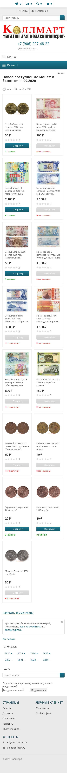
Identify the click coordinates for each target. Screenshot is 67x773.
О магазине (8, 718)
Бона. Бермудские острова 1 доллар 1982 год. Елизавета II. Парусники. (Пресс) (48, 190)
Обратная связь (11, 728)
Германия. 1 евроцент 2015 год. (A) (47, 509)
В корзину (18, 145)
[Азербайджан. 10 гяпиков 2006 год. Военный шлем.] (17, 109)
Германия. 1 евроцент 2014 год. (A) (16, 509)
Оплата (6, 708)
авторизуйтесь (13, 629)
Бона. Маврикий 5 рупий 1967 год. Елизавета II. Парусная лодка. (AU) (16, 318)
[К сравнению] (22, 151)
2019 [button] (46, 659)
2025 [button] (20, 653)
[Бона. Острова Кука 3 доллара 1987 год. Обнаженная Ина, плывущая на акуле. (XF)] (17, 364)
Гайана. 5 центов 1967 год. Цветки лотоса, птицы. (47, 446)
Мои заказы (42, 708)
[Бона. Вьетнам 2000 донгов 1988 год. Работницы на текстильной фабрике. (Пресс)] (17, 236)
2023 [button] (46, 653)
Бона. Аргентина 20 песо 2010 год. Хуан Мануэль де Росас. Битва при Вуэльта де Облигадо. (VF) (47, 127)
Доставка (7, 713)
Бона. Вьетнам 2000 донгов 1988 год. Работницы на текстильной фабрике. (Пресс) (16, 254)
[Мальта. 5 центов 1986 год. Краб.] (17, 556)
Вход (24, 10)
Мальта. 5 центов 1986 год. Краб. (16, 572)
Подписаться (38, 690)
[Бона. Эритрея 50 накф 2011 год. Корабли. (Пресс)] (48, 364)
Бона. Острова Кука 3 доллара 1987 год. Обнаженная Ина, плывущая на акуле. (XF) (16, 382)
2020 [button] (33, 659)
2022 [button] (8, 659)
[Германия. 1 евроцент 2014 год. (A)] (17, 492)
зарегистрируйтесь (30, 626)
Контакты (7, 723)
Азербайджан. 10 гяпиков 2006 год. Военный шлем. (14, 127)
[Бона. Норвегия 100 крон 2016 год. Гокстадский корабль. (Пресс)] (48, 300)
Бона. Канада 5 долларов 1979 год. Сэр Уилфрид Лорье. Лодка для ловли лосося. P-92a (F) (48, 254)
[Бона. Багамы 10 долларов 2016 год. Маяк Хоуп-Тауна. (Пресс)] (17, 172)
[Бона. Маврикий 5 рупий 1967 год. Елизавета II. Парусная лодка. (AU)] (17, 300)
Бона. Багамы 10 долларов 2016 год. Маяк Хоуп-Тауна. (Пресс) (15, 190)
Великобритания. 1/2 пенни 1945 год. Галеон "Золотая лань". (17, 446)
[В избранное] (27, 151)
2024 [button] (33, 653)
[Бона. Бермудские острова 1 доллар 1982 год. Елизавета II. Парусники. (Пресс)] (48, 172)
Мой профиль (43, 713)
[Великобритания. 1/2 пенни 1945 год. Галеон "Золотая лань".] (17, 428)
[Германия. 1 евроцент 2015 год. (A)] (48, 492)
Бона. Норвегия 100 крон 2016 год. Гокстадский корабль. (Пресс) (47, 318)
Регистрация (41, 10)
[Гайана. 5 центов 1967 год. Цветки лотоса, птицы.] (48, 428)
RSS (62, 73)
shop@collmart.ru (16, 747)
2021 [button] (21, 659)
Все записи (8, 638)
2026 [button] (8, 653)
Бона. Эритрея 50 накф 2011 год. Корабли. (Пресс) (48, 382)
